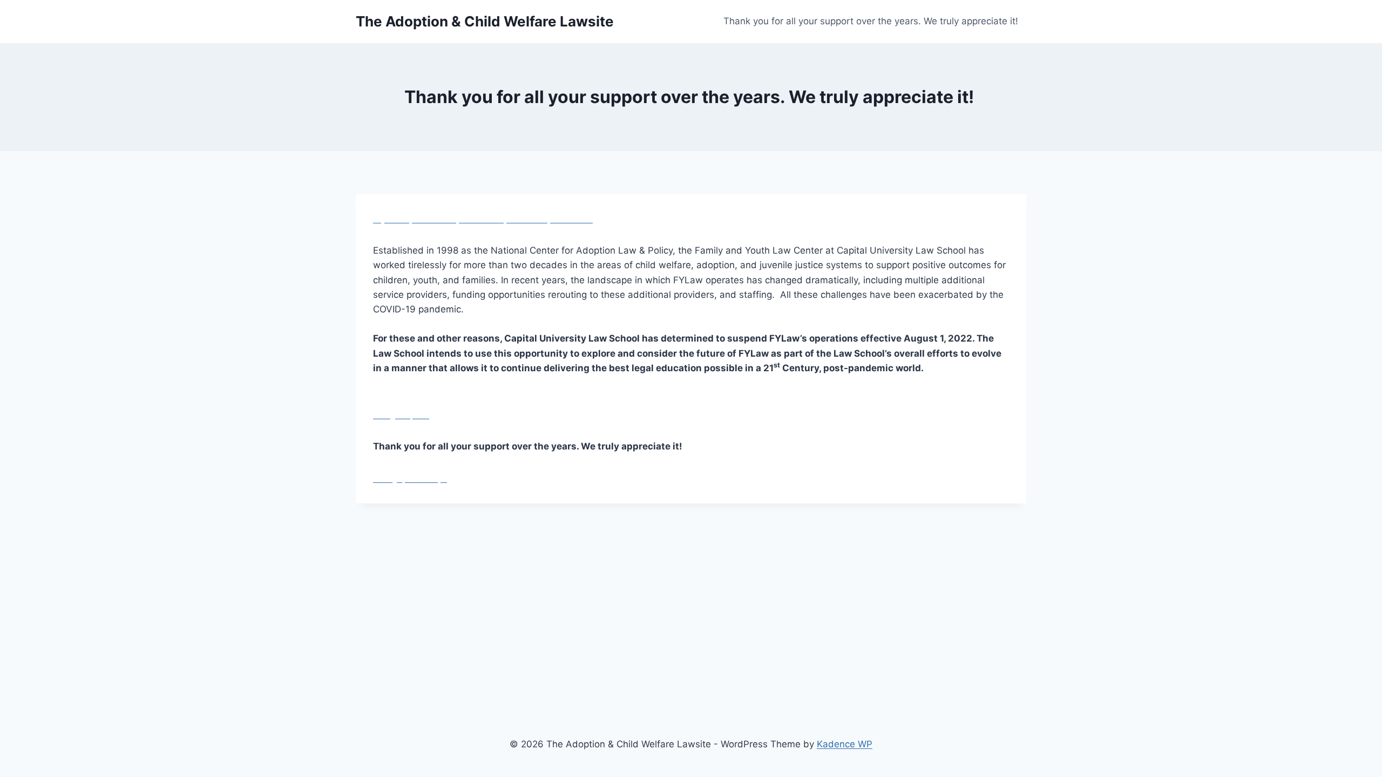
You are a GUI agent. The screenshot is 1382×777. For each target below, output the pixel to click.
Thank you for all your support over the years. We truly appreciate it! (872, 21)
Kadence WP (844, 744)
